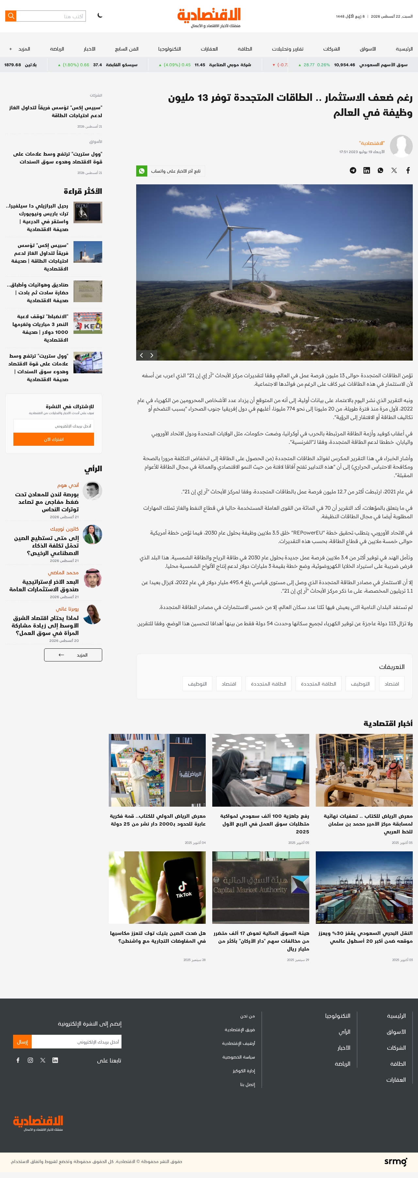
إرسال (22, 1041)
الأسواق (368, 48)
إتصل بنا (247, 1084)
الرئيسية (404, 48)
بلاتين (89, 64)
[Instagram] (30, 1060)
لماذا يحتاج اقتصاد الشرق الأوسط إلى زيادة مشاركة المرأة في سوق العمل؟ (45, 625)
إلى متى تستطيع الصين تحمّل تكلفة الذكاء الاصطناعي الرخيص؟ (46, 545)
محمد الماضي (63, 572)
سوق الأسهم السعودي (383, 64)
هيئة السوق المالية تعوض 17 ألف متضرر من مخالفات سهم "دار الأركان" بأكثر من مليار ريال (261, 941)
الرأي (344, 1031)
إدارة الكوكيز (244, 1070)
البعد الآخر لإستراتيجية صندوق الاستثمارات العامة (44, 585)
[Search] (10, 16)
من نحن (247, 1015)
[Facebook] (18, 1060)
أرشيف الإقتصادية (238, 1043)
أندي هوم (68, 485)
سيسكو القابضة (180, 64)
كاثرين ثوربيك (64, 528)
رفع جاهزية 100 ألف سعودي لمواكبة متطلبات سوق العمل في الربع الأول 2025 (264, 823)
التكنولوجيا (169, 48)
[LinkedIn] (55, 1060)
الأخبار (89, 48)
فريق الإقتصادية (240, 1029)
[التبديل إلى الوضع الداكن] (99, 16)
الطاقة (245, 48)
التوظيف (360, 683)
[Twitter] (43, 1060)
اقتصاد (392, 683)
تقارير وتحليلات (288, 48)
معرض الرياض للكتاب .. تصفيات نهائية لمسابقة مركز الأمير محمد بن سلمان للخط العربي (368, 823)
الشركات (331, 48)
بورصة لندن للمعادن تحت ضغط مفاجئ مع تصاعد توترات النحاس (47, 501)
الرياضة (57, 48)
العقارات (209, 48)
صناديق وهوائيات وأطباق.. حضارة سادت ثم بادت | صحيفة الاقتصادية (37, 292)
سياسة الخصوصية (238, 1057)
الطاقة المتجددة (318, 683)
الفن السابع (126, 48)
